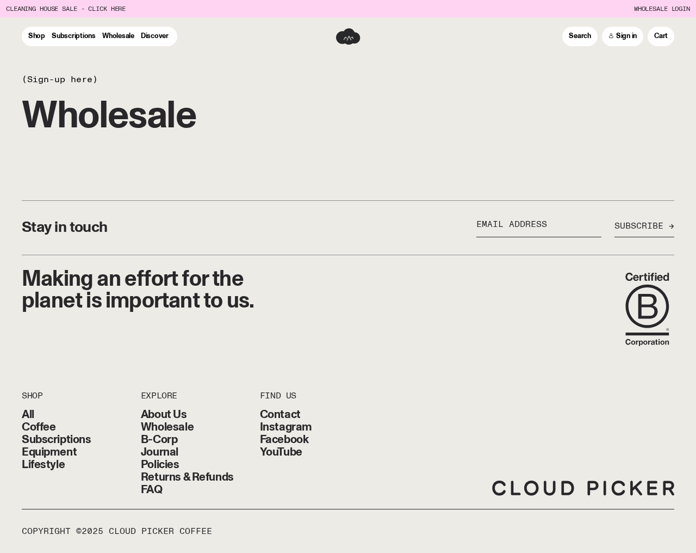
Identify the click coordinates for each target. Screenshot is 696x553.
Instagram (286, 427)
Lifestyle (43, 464)
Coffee (38, 427)
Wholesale (167, 427)
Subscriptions (56, 439)
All (28, 414)
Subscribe (638, 227)
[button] (579, 36)
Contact (280, 414)
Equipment (49, 452)
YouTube (281, 452)
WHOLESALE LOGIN (662, 9)
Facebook (284, 439)
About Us (164, 414)
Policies (160, 464)
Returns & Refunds (187, 477)
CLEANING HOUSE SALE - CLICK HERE (66, 9)
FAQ (152, 490)
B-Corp (159, 439)
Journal (159, 452)
